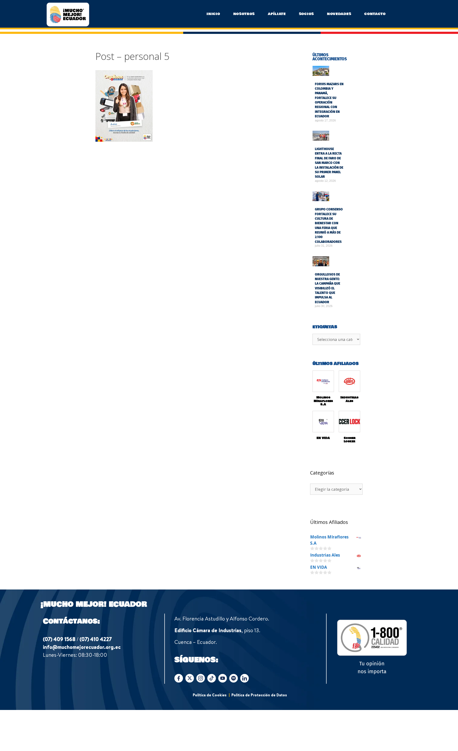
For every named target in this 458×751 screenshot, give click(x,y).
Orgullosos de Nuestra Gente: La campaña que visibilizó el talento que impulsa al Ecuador (327, 288)
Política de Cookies (210, 695)
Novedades (339, 13)
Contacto (375, 13)
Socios (306, 13)
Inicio (213, 13)
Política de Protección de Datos (259, 695)
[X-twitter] (189, 678)
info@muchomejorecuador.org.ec (82, 647)
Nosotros (244, 13)
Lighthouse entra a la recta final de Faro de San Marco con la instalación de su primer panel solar (329, 163)
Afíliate (277, 13)
